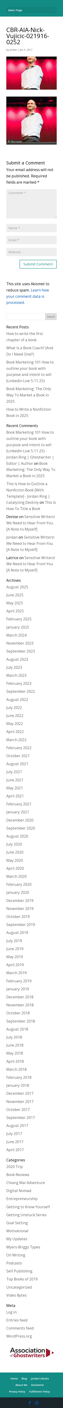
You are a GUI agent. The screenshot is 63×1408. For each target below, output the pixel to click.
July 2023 (14, 667)
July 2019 (14, 940)
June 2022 (14, 715)
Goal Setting (17, 1222)
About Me (21, 1385)
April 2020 (15, 868)
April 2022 (15, 731)
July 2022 (14, 707)
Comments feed (20, 1328)
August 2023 (17, 659)
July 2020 (14, 844)
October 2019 (18, 916)
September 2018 (20, 1021)
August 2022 (17, 699)
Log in (11, 1312)
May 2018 (14, 1053)
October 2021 (18, 755)
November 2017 (20, 1101)
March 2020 (16, 876)
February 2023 (18, 683)
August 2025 (17, 587)
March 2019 (16, 972)
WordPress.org (19, 1336)
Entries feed (16, 1320)
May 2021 (14, 788)
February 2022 (18, 747)
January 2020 (17, 892)
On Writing (15, 1255)
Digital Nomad (18, 1190)
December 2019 (19, 900)
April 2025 (15, 611)
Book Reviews (17, 1174)
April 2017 (15, 1149)
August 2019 (17, 932)
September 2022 (20, 691)
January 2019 (17, 989)
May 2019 (14, 956)
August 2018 (17, 1029)
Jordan (13, 49)
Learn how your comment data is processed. (27, 296)
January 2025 (17, 627)
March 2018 (16, 1069)
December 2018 (19, 997)
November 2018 (20, 1005)
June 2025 (14, 595)
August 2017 (17, 1125)
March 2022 (16, 739)
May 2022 (14, 723)
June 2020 (14, 852)
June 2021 (14, 780)
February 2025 (18, 619)
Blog (24, 1378)
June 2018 (14, 1045)
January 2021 (17, 812)
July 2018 (14, 1037)
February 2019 (18, 981)
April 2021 (15, 796)
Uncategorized (19, 1287)
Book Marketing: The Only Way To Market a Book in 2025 (28, 395)
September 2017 (20, 1117)
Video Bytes (16, 1295)
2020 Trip (14, 1166)
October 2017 (18, 1109)
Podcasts (14, 1263)
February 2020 (18, 884)
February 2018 (18, 1077)
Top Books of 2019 (22, 1279)
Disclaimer (37, 1385)
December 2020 (19, 820)
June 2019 (14, 948)
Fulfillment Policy (39, 1391)
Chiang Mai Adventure (25, 1182)
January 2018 (17, 1085)
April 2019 (15, 964)
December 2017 (19, 1093)
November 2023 (20, 643)
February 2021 (18, 804)
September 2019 (20, 924)
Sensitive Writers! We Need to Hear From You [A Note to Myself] (30, 522)
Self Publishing (19, 1271)
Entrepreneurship (22, 1198)
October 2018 (18, 1013)
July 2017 (14, 1133)
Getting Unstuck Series (26, 1214)
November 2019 (20, 908)
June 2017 (14, 1141)
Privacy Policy (17, 1391)
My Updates (16, 1238)
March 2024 (16, 635)
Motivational (17, 1230)
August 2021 (17, 763)
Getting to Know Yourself (28, 1206)
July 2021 (14, 771)
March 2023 (16, 675)
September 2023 (20, 651)
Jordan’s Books (40, 1378)
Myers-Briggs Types (23, 1247)
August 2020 (17, 836)
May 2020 (14, 860)
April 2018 (15, 1061)
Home (14, 1378)
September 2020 (20, 828)
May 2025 (14, 603)
